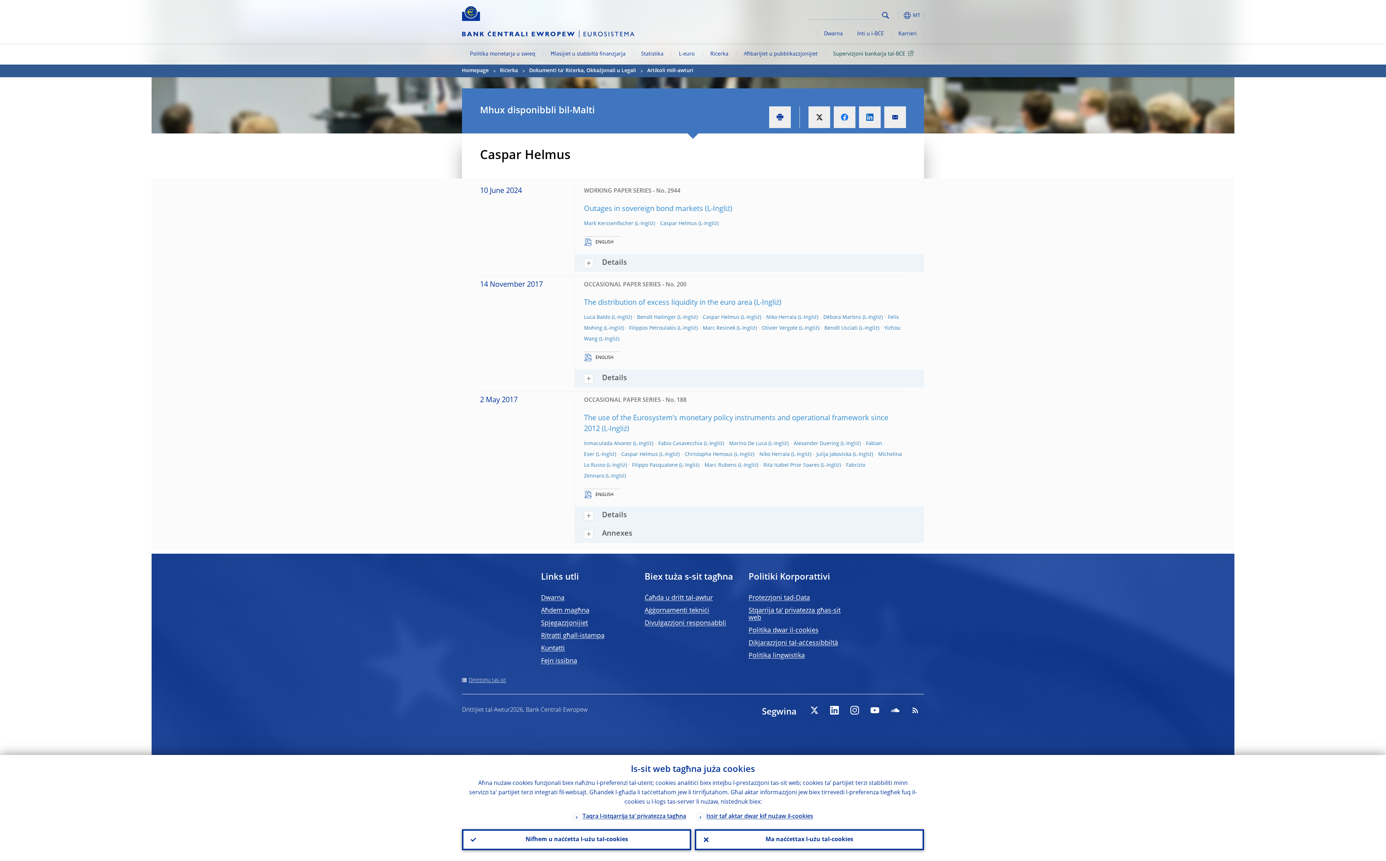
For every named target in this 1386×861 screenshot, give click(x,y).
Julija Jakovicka (833, 454)
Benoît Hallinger (656, 317)
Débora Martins (842, 317)
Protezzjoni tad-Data (779, 598)
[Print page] (780, 117)
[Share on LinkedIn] (870, 117)
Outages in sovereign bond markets (643, 209)
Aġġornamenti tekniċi (677, 610)
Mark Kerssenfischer (608, 223)
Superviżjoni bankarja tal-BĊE (869, 54)
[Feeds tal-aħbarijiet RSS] (915, 710)
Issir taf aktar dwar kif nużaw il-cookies (759, 817)
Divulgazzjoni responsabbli (685, 623)
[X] (814, 710)
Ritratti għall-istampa (573, 636)
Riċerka (719, 54)
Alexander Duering (816, 443)
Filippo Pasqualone (655, 465)
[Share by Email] (895, 117)
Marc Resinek (719, 328)
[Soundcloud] (895, 710)
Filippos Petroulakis (652, 328)
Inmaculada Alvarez (608, 443)
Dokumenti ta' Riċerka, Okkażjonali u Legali (582, 70)
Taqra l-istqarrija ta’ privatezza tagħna (634, 817)
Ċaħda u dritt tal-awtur (679, 598)
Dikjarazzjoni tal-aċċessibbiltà (793, 643)
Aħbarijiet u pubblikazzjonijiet (781, 54)
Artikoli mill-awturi (670, 70)
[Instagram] (854, 710)
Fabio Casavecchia (680, 443)
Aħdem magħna (565, 610)
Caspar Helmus (678, 223)
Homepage (475, 70)
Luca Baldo (597, 317)
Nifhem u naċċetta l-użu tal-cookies (577, 840)
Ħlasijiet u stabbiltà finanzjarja (588, 54)
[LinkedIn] (834, 710)
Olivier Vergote (780, 328)
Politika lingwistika (777, 656)
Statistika (652, 54)
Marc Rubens (721, 465)
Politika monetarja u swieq (502, 54)
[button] (898, 15)
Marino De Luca (748, 443)
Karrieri (907, 33)
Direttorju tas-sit (487, 680)
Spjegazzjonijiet (564, 623)
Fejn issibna (559, 661)
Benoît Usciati (841, 328)
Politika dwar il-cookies (784, 630)
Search (886, 15)
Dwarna (833, 33)
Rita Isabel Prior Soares (791, 465)
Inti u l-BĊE (870, 33)
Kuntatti (553, 648)
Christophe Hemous (709, 454)
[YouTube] (875, 710)
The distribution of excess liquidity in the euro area (668, 303)
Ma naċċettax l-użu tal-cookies (809, 840)
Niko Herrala (781, 317)
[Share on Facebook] (844, 117)
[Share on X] (819, 117)
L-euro (687, 54)
